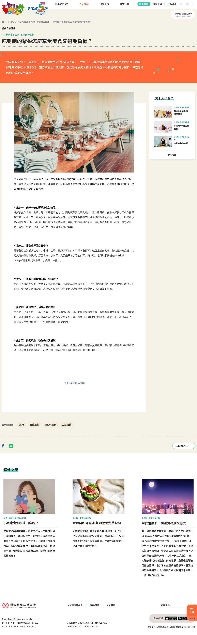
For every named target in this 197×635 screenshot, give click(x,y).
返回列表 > (182, 446)
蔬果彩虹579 (61, 4)
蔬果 (21, 424)
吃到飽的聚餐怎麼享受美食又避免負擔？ (72, 21)
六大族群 (84, 4)
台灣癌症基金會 (74, 605)
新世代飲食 (50, 424)
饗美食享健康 (9, 28)
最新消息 (172, 4)
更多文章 (172, 154)
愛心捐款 (144, 3)
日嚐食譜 (104, 4)
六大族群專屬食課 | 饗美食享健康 (33, 21)
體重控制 (34, 424)
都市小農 (124, 4)
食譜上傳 (157, 4)
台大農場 (110, 605)
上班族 (11, 21)
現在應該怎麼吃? (183, 14)
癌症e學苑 (94, 605)
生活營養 (66, 424)
